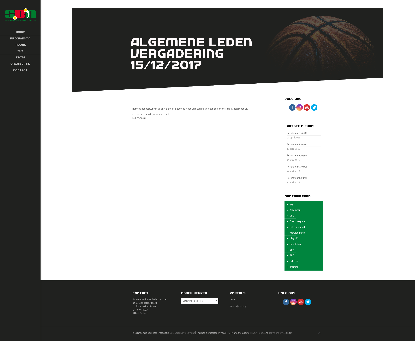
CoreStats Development (182, 333)
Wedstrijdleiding (238, 306)
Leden (233, 299)
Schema (294, 261)
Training (294, 267)
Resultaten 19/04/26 (297, 133)
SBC (292, 255)
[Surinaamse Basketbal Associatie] (20, 14)
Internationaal (297, 227)
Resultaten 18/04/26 (297, 144)
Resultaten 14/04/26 (297, 166)
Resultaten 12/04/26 (297, 178)
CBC (292, 215)
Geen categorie (298, 221)
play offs (294, 238)
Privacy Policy (257, 333)
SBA (292, 249)
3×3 (291, 204)
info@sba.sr (142, 313)
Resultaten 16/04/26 (297, 155)
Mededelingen (297, 232)
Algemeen (295, 210)
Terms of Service (277, 333)
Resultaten (295, 244)
